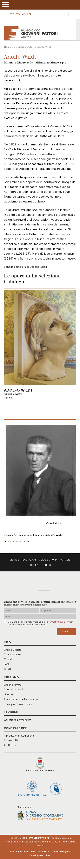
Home (7, 47)
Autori (30, 47)
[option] (40, 469)
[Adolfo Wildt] (40, 469)
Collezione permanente (17, 720)
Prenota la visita (20, 14)
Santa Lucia (13, 394)
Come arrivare (12, 654)
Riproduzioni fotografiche (19, 736)
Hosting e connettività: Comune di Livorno (34, 851)
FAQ (6, 664)
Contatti (8, 659)
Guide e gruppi (48, 560)
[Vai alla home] (31, 33)
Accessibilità (11, 740)
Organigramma (13, 685)
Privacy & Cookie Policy (18, 704)
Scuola (33, 565)
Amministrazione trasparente (21, 699)
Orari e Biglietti (12, 650)
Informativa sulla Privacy (60, 622)
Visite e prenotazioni (23, 560)
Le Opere (19, 47)
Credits (8, 669)
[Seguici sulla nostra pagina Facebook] (64, 14)
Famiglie (65, 560)
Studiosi (46, 565)
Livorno (8, 694)
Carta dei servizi (13, 689)
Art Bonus (10, 745)
